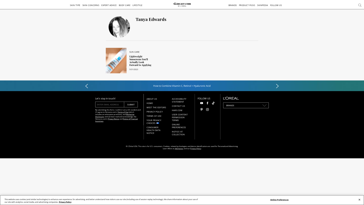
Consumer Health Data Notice (154, 130)
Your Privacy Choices (154, 121)
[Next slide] (277, 86)
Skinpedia (262, 5)
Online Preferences (179, 126)
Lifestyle (137, 5)
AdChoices (179, 148)
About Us (152, 99)
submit (131, 104)
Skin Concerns (90, 5)
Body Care (125, 5)
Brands (232, 5)
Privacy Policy (155, 111)
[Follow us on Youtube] (201, 103)
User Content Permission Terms (180, 117)
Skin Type (75, 5)
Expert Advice (109, 5)
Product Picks (247, 5)
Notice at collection (178, 133)
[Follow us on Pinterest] (201, 110)
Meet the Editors (156, 107)
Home (150, 103)
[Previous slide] (86, 86)
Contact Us (178, 106)
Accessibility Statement (179, 100)
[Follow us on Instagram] (207, 110)
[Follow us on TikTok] (213, 103)
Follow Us (276, 5)
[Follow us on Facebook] (207, 103)
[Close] (359, 200)
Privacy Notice (113, 119)
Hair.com (177, 110)
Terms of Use (123, 112)
